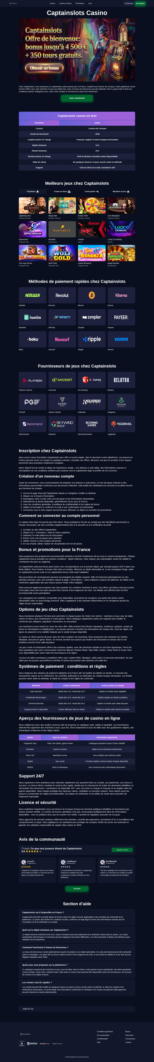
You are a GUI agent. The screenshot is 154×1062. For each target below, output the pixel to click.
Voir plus (77, 888)
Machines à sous (119, 191)
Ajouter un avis (122, 850)
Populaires (31, 191)
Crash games (90, 191)
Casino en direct (60, 191)
